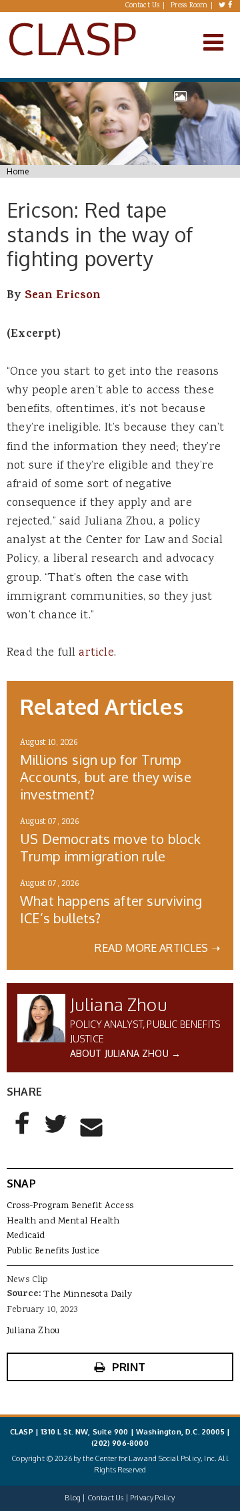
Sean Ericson (63, 296)
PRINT (129, 1367)
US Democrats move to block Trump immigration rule (110, 847)
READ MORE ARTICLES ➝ (157, 948)
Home (18, 171)
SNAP (21, 1183)
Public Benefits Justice (53, 1251)
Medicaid (26, 1236)
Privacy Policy (152, 1497)
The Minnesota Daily (87, 1294)
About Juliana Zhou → (125, 1053)
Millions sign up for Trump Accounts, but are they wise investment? (105, 777)
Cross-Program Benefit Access (70, 1206)
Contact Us (142, 6)
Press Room (189, 6)
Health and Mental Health (63, 1221)
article (96, 653)
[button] (23, 1134)
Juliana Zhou (118, 1004)
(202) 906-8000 (119, 1443)
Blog (73, 1497)
